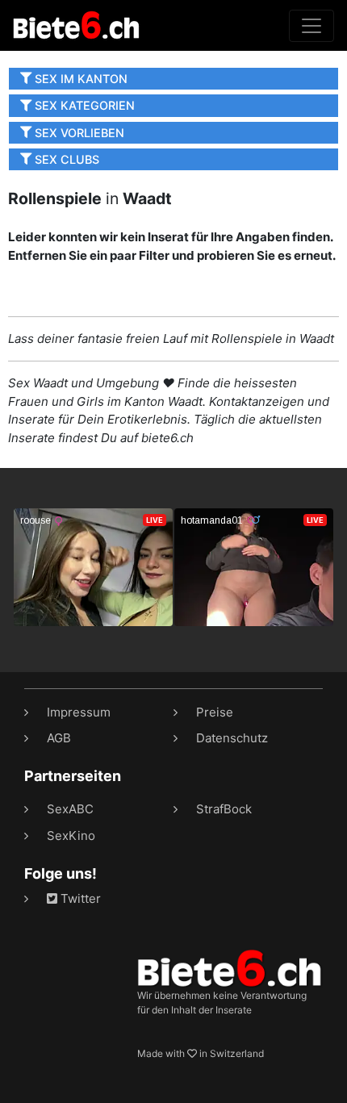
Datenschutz (232, 738)
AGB (59, 738)
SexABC (70, 809)
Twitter (79, 898)
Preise (214, 712)
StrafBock (224, 809)
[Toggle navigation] (311, 26)
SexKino (71, 835)
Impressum (79, 712)
